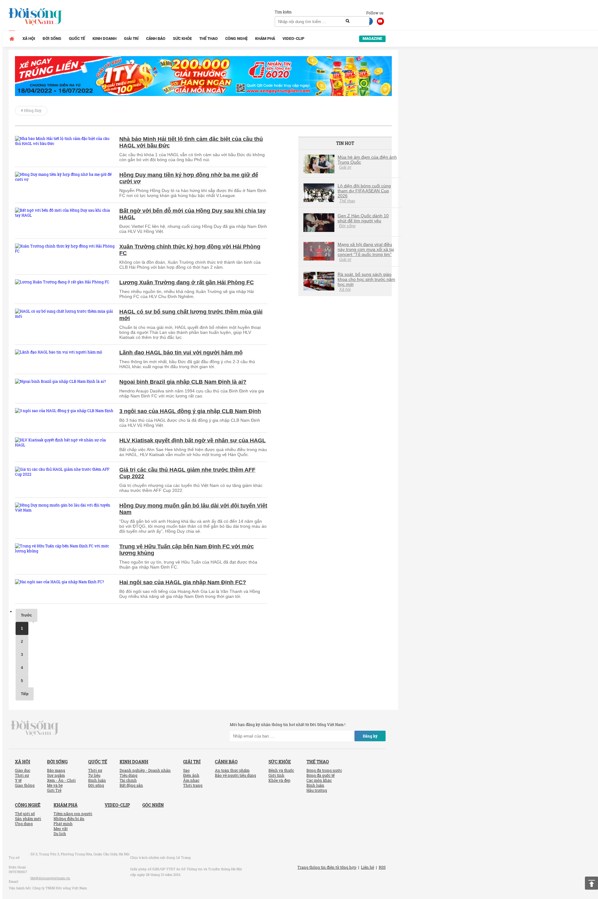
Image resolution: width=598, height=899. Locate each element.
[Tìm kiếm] (348, 21)
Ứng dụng (24, 823)
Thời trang (192, 785)
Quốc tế (77, 38)
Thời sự (22, 775)
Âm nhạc (191, 780)
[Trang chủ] (12, 39)
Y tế (18, 780)
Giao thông (25, 785)
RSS (382, 867)
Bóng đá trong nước (324, 770)
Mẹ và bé (55, 785)
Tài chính (128, 780)
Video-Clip (293, 38)
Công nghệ (236, 38)
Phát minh (63, 823)
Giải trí (131, 38)
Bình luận (97, 780)
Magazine (372, 38)
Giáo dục (22, 770)
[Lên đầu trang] (591, 883)
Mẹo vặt (61, 828)
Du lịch (60, 833)
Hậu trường (316, 790)
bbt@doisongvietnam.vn (50, 878)
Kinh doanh (104, 38)
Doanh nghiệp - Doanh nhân (145, 770)
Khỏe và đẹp (279, 780)
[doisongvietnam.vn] (35, 727)
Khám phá (265, 38)
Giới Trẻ (54, 790)
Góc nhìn (153, 805)
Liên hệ (367, 867)
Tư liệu (94, 775)
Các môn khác (319, 780)
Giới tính (276, 775)
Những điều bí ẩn (69, 818)
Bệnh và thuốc (281, 770)
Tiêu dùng (128, 775)
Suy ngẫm (56, 775)
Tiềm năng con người (73, 813)
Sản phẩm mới (28, 818)
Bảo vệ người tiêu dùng (235, 775)
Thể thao (208, 38)
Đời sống (52, 38)
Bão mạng (56, 770)
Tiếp (24, 694)
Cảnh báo (155, 38)
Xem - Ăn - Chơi (61, 780)
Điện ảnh (191, 775)
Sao (186, 770)
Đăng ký (370, 735)
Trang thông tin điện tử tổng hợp (326, 867)
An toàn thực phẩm (232, 770)
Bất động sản (131, 785)
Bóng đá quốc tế (320, 775)
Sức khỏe (182, 38)
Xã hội (28, 38)
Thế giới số (25, 813)
